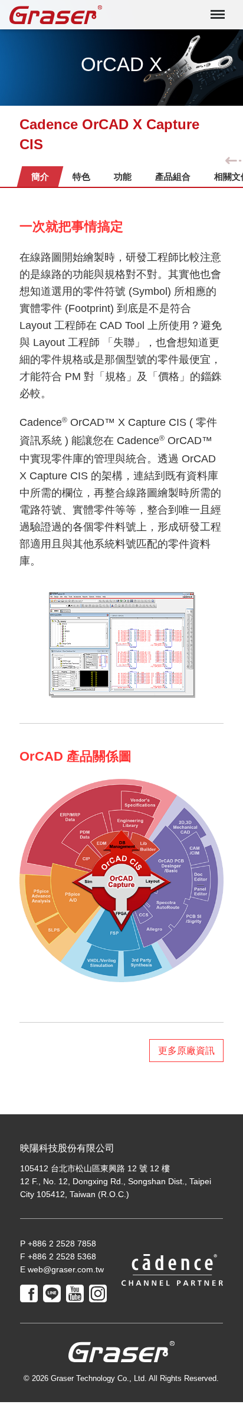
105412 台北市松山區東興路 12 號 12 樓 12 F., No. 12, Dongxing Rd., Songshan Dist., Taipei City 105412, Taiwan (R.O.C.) (115, 1181)
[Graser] (59, 14)
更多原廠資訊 (186, 1051)
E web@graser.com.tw (62, 1269)
